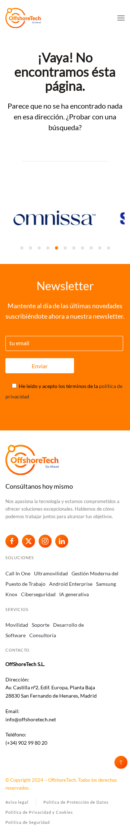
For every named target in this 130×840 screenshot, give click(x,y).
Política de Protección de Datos (76, 802)
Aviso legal (17, 802)
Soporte (40, 625)
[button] (121, 18)
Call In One (17, 573)
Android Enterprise (70, 584)
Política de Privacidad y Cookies (39, 812)
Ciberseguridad (38, 594)
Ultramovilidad (51, 573)
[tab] (21, 248)
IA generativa (74, 594)
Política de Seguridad (27, 822)
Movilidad (16, 625)
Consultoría (42, 635)
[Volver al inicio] (23, 18)
